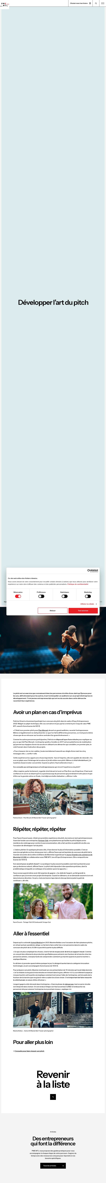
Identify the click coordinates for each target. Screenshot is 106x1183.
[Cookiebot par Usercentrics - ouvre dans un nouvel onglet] (89, 570)
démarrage (69, 984)
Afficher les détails (87, 604)
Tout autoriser (83, 611)
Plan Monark (43, 730)
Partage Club (43, 840)
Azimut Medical (37, 942)
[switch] (41, 596)
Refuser (53, 611)
